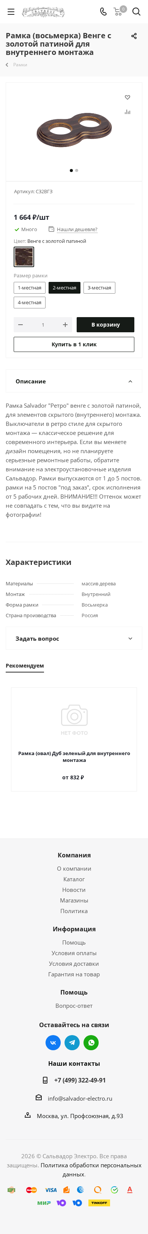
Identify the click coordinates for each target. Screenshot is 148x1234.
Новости (74, 889)
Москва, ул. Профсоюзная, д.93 (80, 1116)
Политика (74, 911)
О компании (74, 868)
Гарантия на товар (74, 974)
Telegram (72, 1042)
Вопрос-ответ (74, 1005)
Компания (74, 855)
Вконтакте (53, 1042)
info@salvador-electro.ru (80, 1098)
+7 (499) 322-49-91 (80, 1080)
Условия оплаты (74, 953)
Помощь (74, 942)
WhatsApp (91, 1042)
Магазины (74, 900)
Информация (74, 929)
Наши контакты (74, 1063)
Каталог (74, 879)
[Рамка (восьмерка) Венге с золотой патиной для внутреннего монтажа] (74, 130)
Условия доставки (74, 963)
